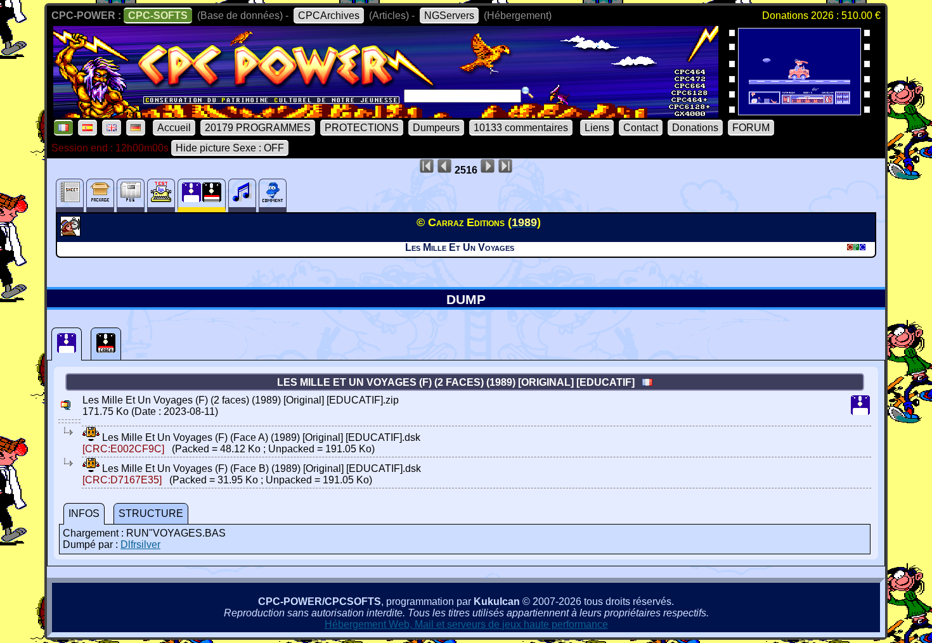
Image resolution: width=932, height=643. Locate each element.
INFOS (84, 513)
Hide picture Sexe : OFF (230, 148)
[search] (527, 92)
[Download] (91, 437)
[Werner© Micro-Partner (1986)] (799, 111)
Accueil (174, 127)
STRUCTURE (151, 513)
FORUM (751, 127)
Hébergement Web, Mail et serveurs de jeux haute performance (466, 624)
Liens (597, 127)
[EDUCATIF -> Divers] (72, 232)
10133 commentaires (521, 127)
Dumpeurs (436, 127)
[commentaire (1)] (273, 195)
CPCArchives (328, 15)
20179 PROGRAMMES (258, 127)
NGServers (449, 15)
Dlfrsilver (140, 544)
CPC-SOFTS (158, 15)
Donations (695, 127)
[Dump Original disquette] (66, 344)
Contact (640, 127)
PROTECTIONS (362, 127)
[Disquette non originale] (106, 344)
